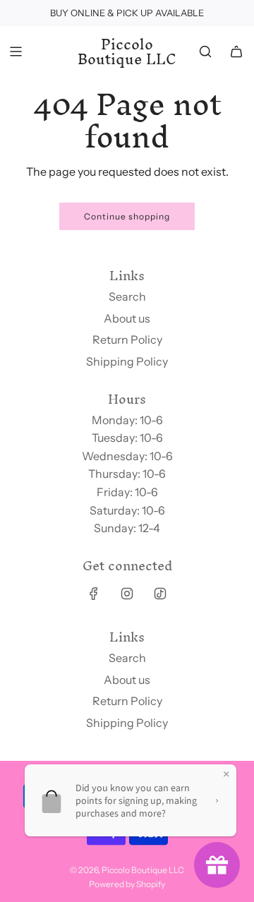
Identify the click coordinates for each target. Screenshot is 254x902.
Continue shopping (127, 216)
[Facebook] (93, 593)
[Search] (205, 51)
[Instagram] (127, 593)
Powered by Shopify (127, 884)
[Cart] (236, 51)
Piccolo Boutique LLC (127, 52)
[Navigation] (15, 51)
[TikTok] (160, 593)
